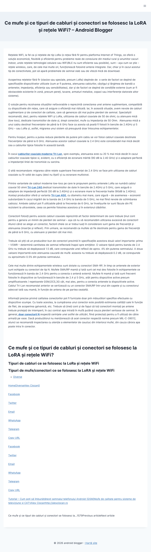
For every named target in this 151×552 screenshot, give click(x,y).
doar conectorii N (29, 314)
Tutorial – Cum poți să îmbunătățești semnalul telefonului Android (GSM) (51, 498)
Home (11, 385)
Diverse (17, 376)
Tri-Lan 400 (58, 195)
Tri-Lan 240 (35, 187)
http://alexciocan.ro (56, 502)
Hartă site (91, 543)
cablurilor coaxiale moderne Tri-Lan (40, 153)
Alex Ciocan (31, 385)
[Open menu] (144, 6)
